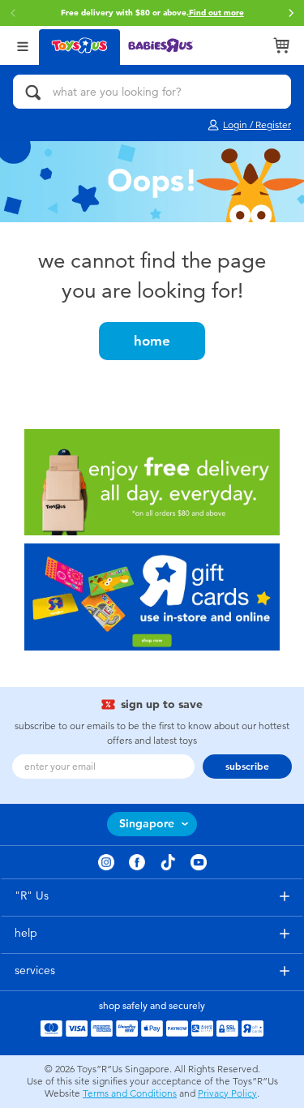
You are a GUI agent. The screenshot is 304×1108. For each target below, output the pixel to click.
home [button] (152, 341)
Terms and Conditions (130, 1093)
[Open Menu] (22, 45)
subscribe (247, 766)
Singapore (146, 824)
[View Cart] (281, 45)
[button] (291, 12)
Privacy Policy (227, 1093)
